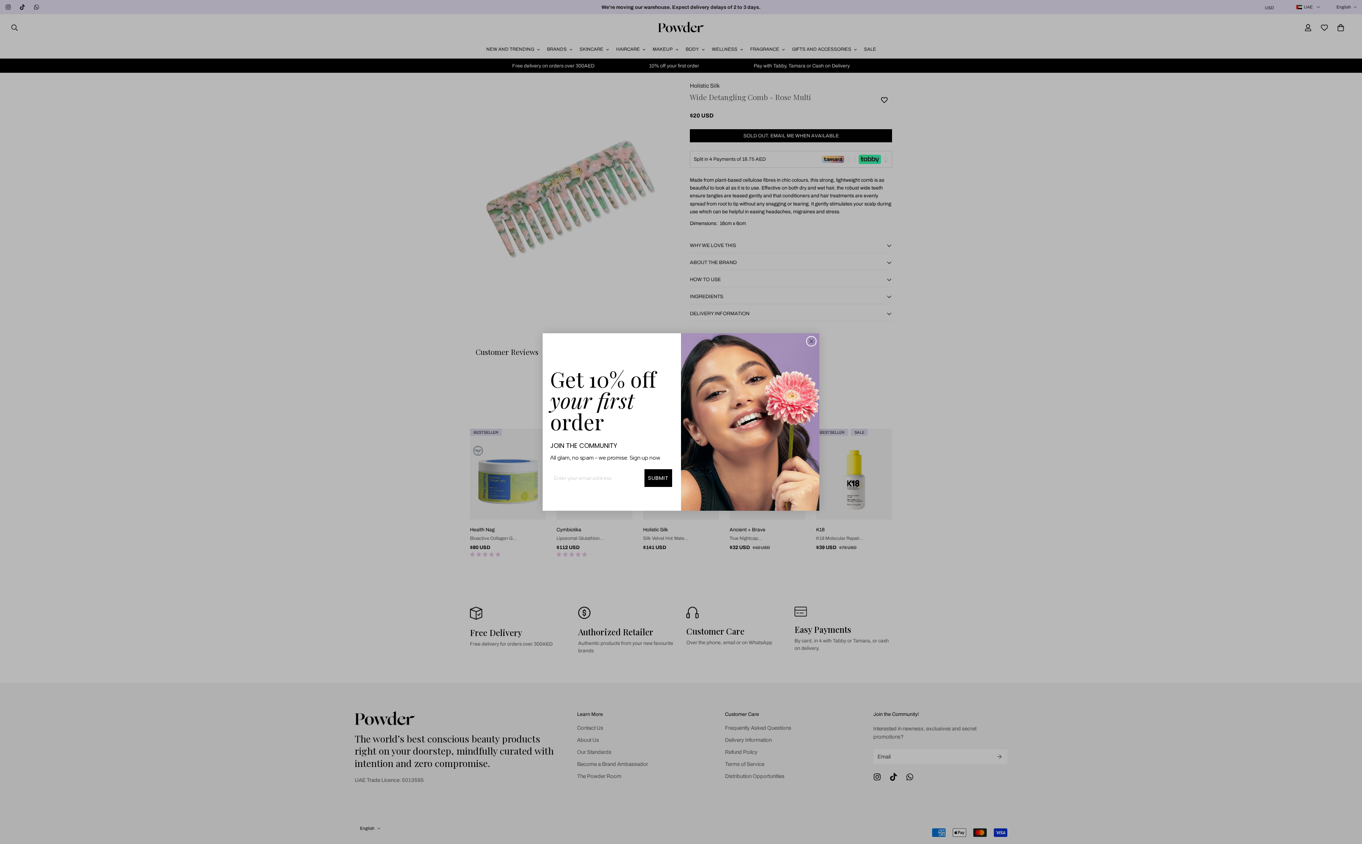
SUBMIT (658, 478)
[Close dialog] (811, 341)
